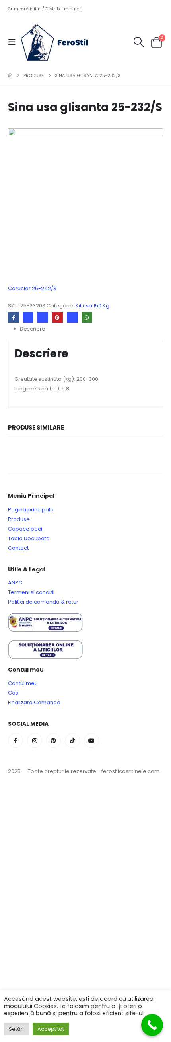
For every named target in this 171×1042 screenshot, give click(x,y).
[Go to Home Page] (10, 75)
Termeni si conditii (31, 592)
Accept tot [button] (50, 1029)
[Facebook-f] (15, 740)
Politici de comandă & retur (43, 602)
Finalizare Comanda (34, 702)
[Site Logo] (60, 42)
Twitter (28, 317)
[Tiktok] (72, 740)
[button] (14, 42)
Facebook (13, 317)
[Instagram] (34, 740)
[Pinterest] (53, 740)
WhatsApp (87, 317)
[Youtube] (91, 740)
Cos (13, 693)
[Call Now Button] (152, 1025)
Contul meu (23, 683)
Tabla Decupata (29, 538)
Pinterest (57, 317)
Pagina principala (31, 509)
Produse (19, 519)
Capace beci (25, 529)
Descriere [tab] (32, 329)
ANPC (15, 582)
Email (72, 317)
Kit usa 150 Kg (92, 305)
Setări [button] (16, 1029)
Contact (18, 548)
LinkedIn (42, 317)
